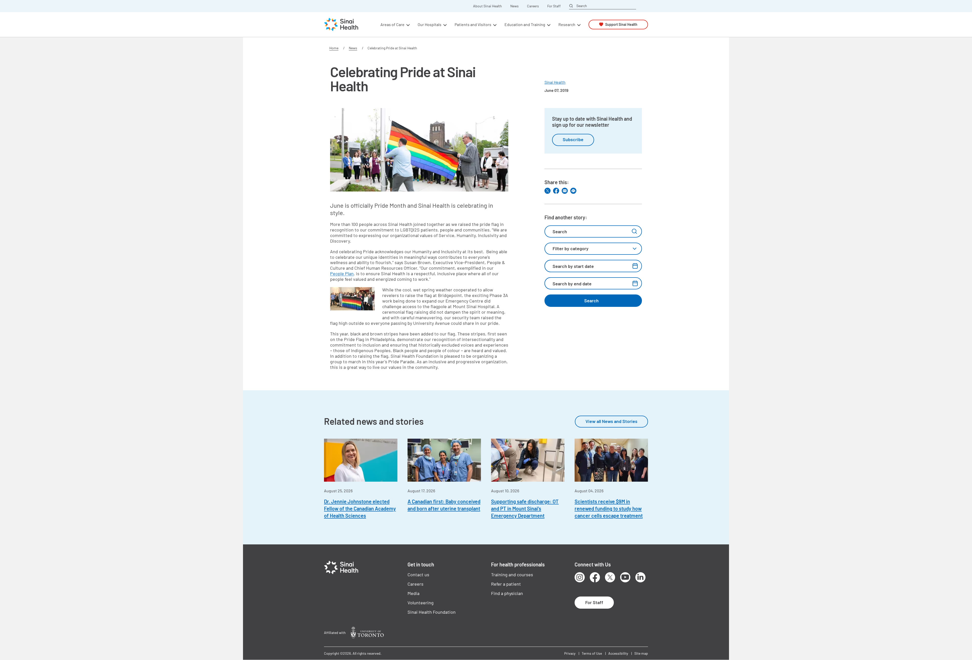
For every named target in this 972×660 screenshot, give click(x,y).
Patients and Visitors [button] (473, 24)
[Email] (565, 191)
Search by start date (573, 266)
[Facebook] (556, 191)
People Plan (342, 273)
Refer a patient (506, 584)
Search (581, 6)
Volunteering (421, 602)
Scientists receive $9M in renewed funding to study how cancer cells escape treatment (609, 508)
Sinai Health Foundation (432, 612)
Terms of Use (592, 653)
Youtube (625, 577)
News (514, 6)
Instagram (580, 577)
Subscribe (573, 139)
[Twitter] (547, 191)
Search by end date (572, 283)
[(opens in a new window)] (367, 632)
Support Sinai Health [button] (621, 24)
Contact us (418, 574)
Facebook (595, 577)
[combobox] (593, 248)
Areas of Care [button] (392, 24)
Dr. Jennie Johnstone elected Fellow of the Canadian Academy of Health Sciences (360, 508)
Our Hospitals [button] (429, 24)
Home (333, 48)
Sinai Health (554, 82)
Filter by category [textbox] (571, 248)
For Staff (554, 6)
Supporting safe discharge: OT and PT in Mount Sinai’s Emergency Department (525, 508)
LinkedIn (640, 577)
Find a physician (507, 593)
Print (573, 191)
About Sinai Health (487, 6)
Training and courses (512, 574)
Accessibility (618, 653)
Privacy (569, 653)
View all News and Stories (611, 421)
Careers (533, 6)
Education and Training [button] (524, 24)
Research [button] (566, 24)
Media (413, 593)
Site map (641, 653)
